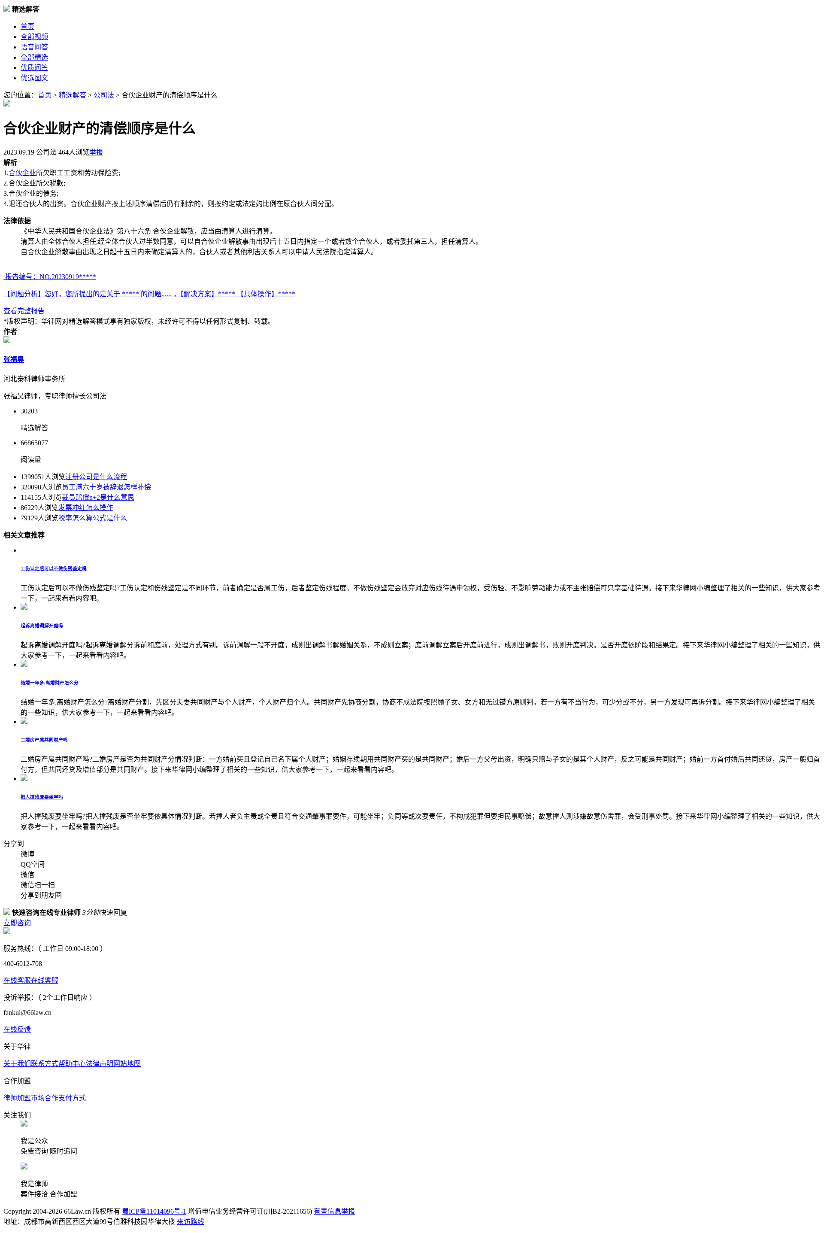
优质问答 (34, 67)
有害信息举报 (334, 1211)
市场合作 (44, 1098)
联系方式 (44, 1063)
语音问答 (34, 47)
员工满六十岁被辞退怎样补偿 (106, 487)
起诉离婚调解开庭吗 (42, 625)
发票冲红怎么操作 (85, 507)
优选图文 (34, 78)
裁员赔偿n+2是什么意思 (98, 497)
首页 (27, 26)
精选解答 (72, 95)
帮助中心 (72, 1063)
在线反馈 (17, 1029)
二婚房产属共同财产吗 (44, 739)
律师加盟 (17, 1098)
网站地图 (127, 1063)
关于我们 (17, 1063)
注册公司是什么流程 (96, 476)
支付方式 (72, 1098)
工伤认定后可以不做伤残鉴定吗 (54, 568)
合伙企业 (22, 172)
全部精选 (34, 57)
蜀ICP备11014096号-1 (154, 1211)
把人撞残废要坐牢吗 (42, 796)
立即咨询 (17, 922)
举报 (96, 152)
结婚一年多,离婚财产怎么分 (50, 682)
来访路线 (190, 1221)
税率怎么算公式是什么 (92, 518)
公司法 (104, 95)
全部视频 (34, 36)
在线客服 (17, 980)
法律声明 (99, 1063)
